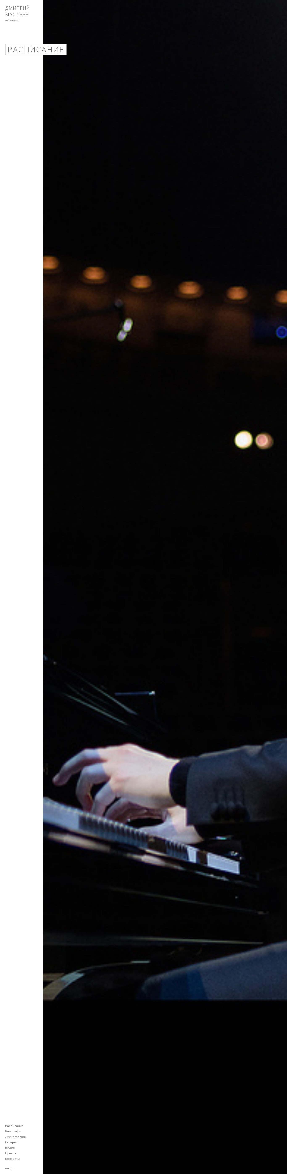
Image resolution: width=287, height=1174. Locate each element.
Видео (10, 1147)
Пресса (10, 1153)
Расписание (14, 1126)
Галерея (11, 1142)
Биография (13, 1131)
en (7, 1168)
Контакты (12, 1158)
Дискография (15, 1136)
